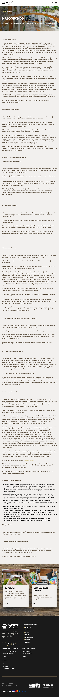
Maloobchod (9, 11)
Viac (6, 604)
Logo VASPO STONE (9, 669)
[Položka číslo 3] (30, 611)
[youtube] (9, 644)
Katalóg (27, 635)
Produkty (28, 627)
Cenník (27, 640)
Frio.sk (9, 688)
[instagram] (13, 644)
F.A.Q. (4, 656)
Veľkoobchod (27, 654)
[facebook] (4, 644)
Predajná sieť (29, 637)
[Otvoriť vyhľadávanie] (52, 3)
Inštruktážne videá (8, 654)
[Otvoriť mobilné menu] (56, 3)
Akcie (4, 664)
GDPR (24, 656)
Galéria (27, 630)
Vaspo (3, 11)
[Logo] (7, 3)
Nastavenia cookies (7, 683)
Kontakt (27, 642)
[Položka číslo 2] (28, 611)
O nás (27, 632)
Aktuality (5, 666)
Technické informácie (9, 651)
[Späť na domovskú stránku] (10, 626)
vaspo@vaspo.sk (30, 370)
